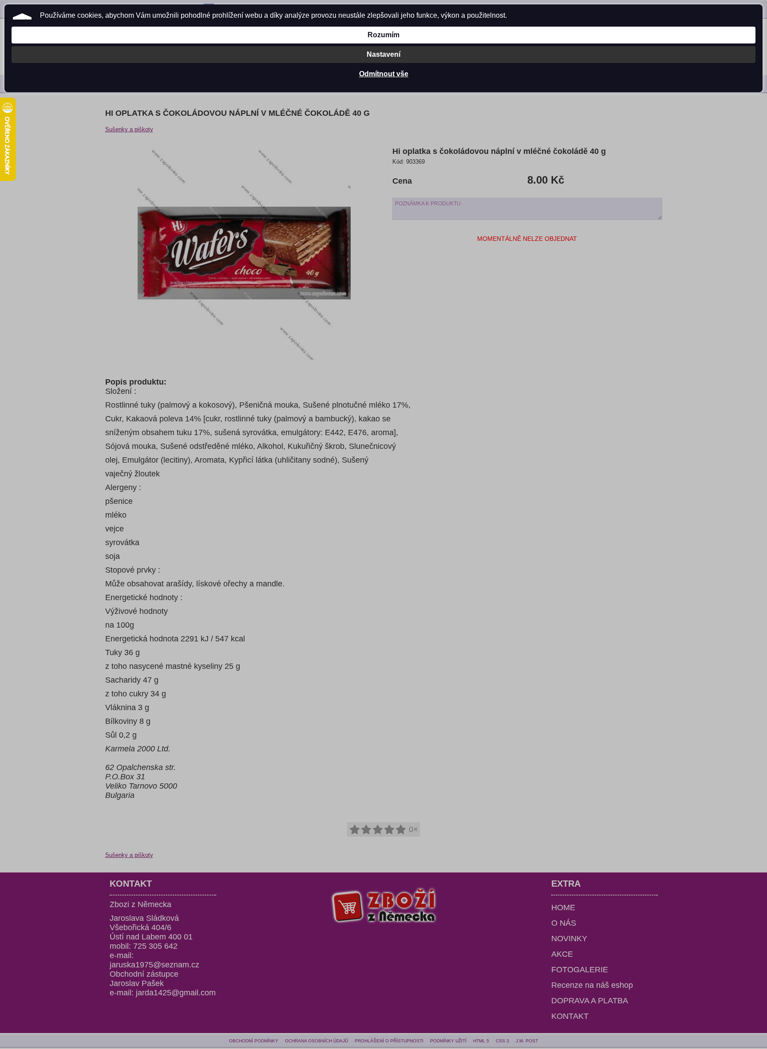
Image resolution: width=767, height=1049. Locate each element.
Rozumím (383, 35)
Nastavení (383, 54)
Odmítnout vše (383, 74)
